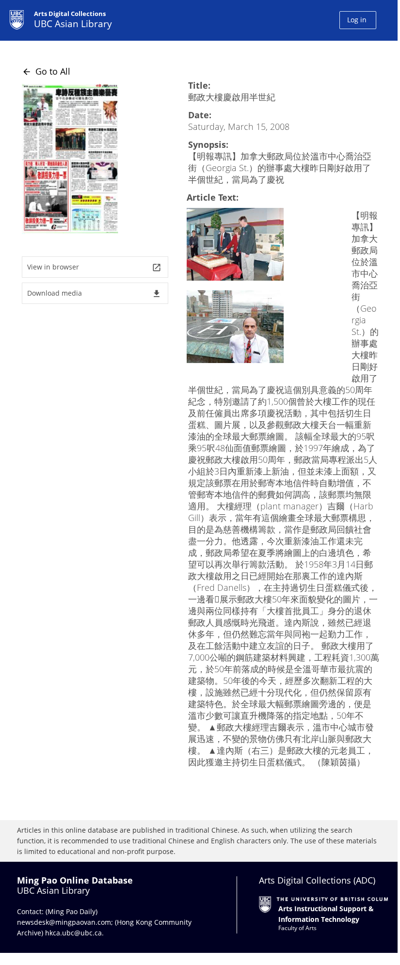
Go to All (46, 71)
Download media (94, 293)
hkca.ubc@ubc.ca (73, 932)
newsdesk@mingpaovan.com (64, 922)
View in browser (94, 267)
